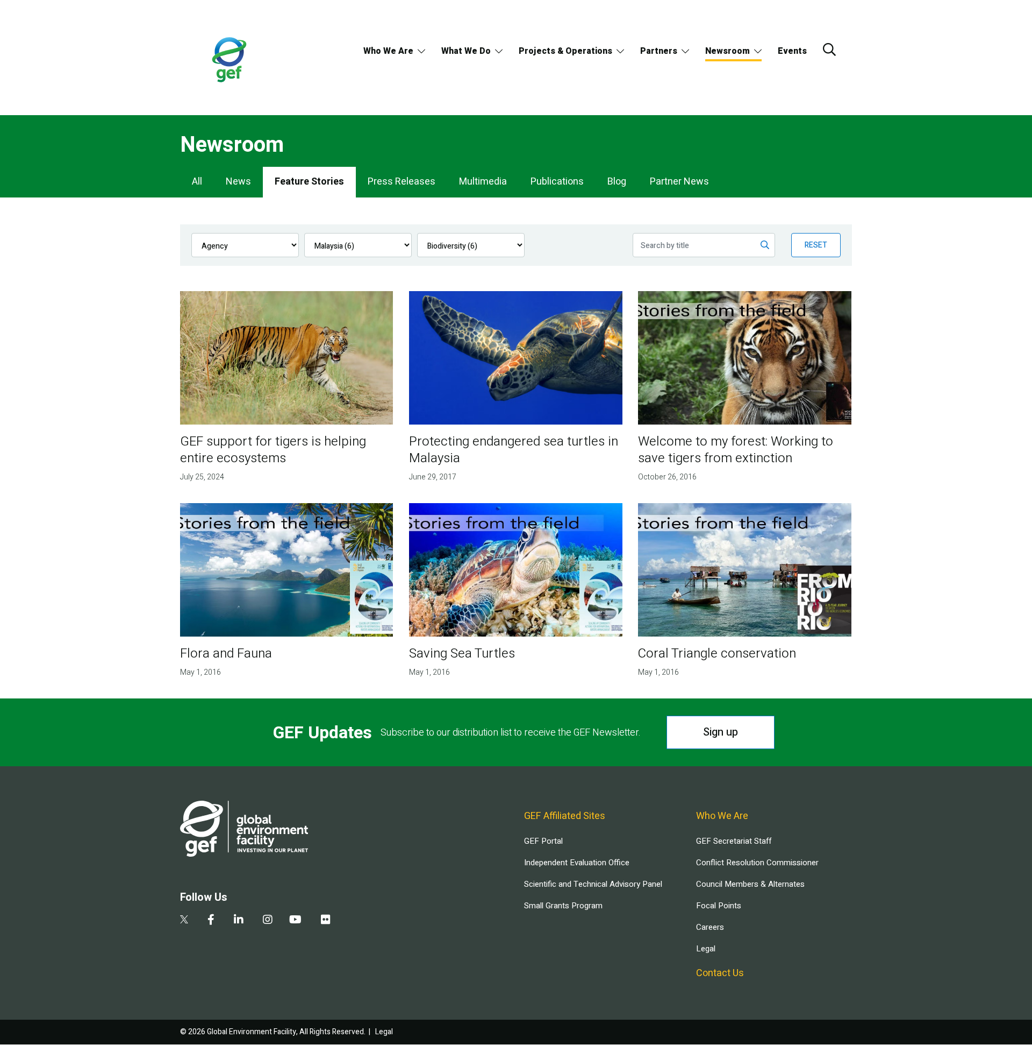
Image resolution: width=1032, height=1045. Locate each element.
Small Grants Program (563, 906)
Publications (557, 181)
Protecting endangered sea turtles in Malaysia (513, 450)
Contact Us (720, 973)
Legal (705, 949)
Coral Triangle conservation (717, 653)
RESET (816, 245)
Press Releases (401, 181)
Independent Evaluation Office (576, 863)
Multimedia (483, 181)
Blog (616, 181)
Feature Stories (309, 181)
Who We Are (388, 51)
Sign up (720, 732)
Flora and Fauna (226, 653)
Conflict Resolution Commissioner (757, 863)
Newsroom (727, 51)
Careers (710, 927)
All (197, 181)
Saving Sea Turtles (462, 653)
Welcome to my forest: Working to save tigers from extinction (735, 450)
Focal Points (718, 906)
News (238, 181)
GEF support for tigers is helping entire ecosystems (273, 450)
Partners (658, 51)
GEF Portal (543, 841)
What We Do (466, 51)
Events (792, 51)
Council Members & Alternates (750, 884)
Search (829, 49)
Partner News (679, 181)
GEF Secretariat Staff (733, 841)
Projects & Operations (565, 51)
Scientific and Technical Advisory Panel (593, 884)
